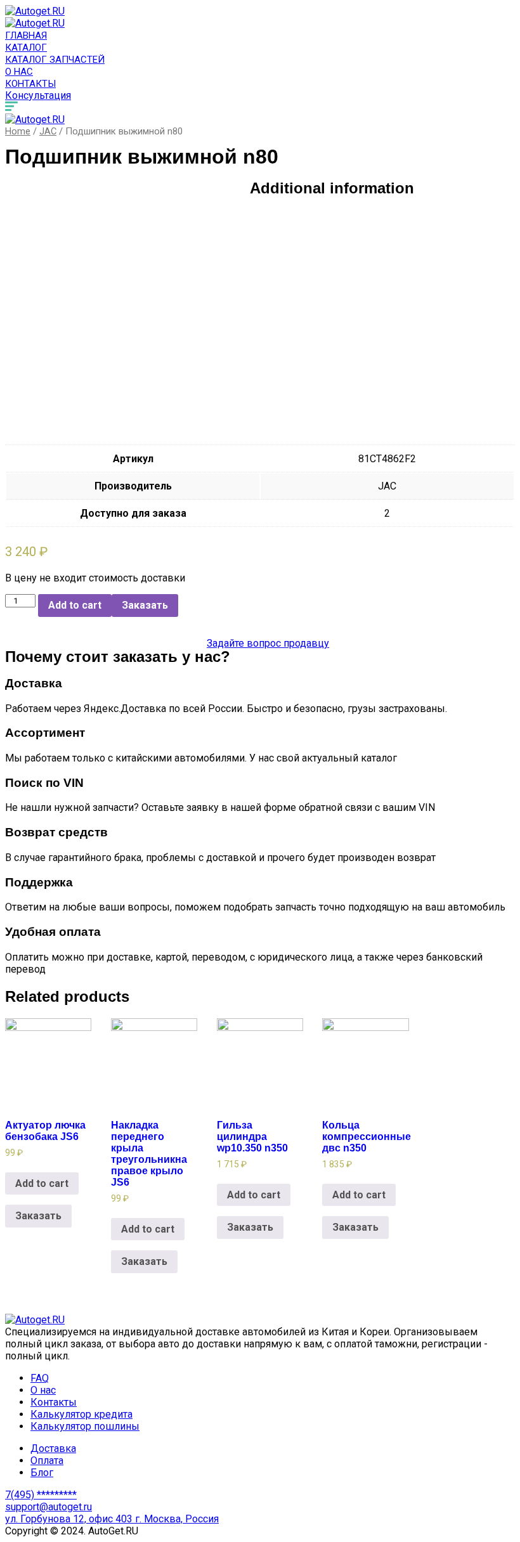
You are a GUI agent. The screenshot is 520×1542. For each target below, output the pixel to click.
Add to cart (74, 605)
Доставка (53, 1448)
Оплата (46, 1461)
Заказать (145, 605)
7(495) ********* (41, 1495)
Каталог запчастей (55, 59)
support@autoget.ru (48, 1507)
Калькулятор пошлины (85, 1426)
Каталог (26, 47)
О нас (19, 71)
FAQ (39, 1378)
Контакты (30, 83)
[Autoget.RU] (35, 11)
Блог (41, 1473)
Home (17, 131)
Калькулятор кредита (81, 1414)
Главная (26, 35)
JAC (47, 131)
